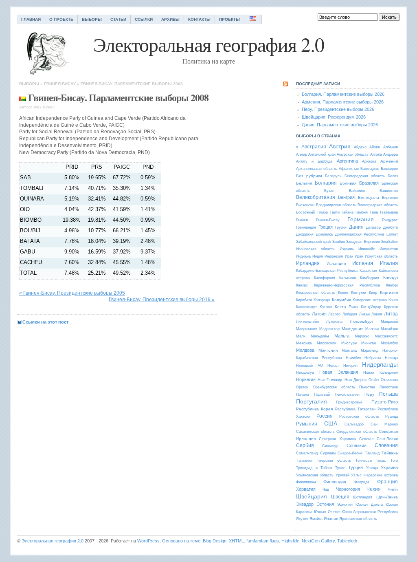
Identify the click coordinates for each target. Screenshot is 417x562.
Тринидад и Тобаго (314, 468)
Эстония (325, 504)
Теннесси (364, 460)
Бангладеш (369, 169)
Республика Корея (314, 409)
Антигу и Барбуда (314, 161)
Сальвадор (354, 424)
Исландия (336, 263)
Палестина (389, 387)
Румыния (306, 424)
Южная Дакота (369, 504)
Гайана (347, 212)
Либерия (349, 314)
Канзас (302, 285)
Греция (325, 227)
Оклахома (389, 380)
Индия (317, 256)
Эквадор (305, 504)
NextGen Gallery (318, 540)
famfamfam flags (262, 540)
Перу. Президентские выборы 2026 (338, 109)
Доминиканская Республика (359, 234)
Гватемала (389, 212)
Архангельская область (316, 169)
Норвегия (306, 379)
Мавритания (306, 329)
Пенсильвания (347, 394)
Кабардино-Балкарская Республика (327, 271)
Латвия (319, 313)
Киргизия (389, 292)
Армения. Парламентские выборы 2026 (343, 101)
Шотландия (362, 497)
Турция (355, 467)
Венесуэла (368, 197)
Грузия (341, 227)
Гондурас (390, 220)
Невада (391, 358)
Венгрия (346, 197)
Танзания (304, 460)
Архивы (170, 19)
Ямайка (316, 519)
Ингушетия (389, 249)
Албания (390, 147)
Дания (356, 227)
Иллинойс (366, 249)
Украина (389, 467)
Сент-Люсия (387, 439)
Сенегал (366, 439)
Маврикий (389, 322)
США (330, 423)
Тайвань (390, 453)
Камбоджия (369, 278)
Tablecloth (347, 540)
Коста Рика (346, 306)
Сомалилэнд (307, 453)
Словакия (357, 445)
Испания (362, 263)
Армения (389, 161)
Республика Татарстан (355, 409)
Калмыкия (347, 278)
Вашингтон (389, 191)
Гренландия (306, 227)
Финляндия (334, 481)
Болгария (326, 183)
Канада (390, 277)
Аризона (369, 161)
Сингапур (330, 446)
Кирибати (304, 300)
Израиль (347, 249)
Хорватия (306, 489)
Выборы (92, 19)
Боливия (348, 183)
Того (394, 460)
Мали (300, 336)
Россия (324, 416)
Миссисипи (326, 343)
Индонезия (334, 256)
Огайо (374, 380)
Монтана (349, 350)
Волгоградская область (378, 205)
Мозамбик (389, 343)
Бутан (329, 191)
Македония (352, 328)
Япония (331, 518)
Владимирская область (336, 205)
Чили (393, 489)
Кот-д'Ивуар (371, 307)
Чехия (374, 489)
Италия (389, 263)
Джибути (390, 227)
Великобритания (315, 197)
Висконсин (305, 205)
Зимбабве (389, 242)
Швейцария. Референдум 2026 (334, 117)
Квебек (392, 285)
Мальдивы (320, 336)
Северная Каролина (337, 439)
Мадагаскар (329, 329)
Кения (343, 293)
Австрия (340, 146)
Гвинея (302, 220)
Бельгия (304, 183)
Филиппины (306, 482)
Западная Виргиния (363, 242)
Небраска (372, 358)
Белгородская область (365, 176)
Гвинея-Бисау (60, 84)
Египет (392, 234)
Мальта (341, 335)
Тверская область (334, 460)
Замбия (338, 242)
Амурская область (353, 154)
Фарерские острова (381, 475)
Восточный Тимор (312, 212)
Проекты (229, 19)
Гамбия (362, 212)
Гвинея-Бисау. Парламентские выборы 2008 (132, 84)
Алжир (301, 154)
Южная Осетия (327, 512)
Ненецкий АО (309, 366)
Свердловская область (356, 432)
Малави (372, 329)
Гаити (335, 212)
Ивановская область (315, 249)
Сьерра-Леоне (350, 453)
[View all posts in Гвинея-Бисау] (22, 97)
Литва (391, 314)
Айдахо (360, 147)
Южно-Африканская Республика (370, 512)
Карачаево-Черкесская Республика (347, 285)
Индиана (303, 256)
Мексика (304, 343)
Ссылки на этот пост (45, 322)
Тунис (340, 468)
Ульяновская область (315, 475)
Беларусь (333, 176)
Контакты (199, 19)
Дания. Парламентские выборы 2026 (340, 124)
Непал (332, 366)
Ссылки (144, 19)
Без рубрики (309, 176)
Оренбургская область (334, 387)
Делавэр (373, 227)
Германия (360, 219)
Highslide (290, 540)
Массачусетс (386, 336)
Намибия (353, 358)
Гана (374, 212)
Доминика (324, 234)
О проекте (61, 19)
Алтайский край (321, 154)
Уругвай (342, 475)
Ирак (349, 256)
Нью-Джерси (356, 380)
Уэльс (356, 475)
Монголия (328, 350)
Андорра (390, 154)
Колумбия (341, 300)
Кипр (373, 293)
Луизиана (334, 322)
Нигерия (350, 366)
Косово (326, 307)
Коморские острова (369, 300)
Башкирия (389, 169)
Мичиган (368, 343)
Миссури (349, 343)
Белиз (393, 176)
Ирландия (308, 263)
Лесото (334, 314)
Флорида (361, 482)
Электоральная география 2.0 (52, 540)
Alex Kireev (44, 107)
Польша (388, 394)
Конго (393, 300)
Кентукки (358, 293)
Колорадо (322, 300)
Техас (381, 460)
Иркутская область (381, 256)
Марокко (362, 336)
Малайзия (389, 329)
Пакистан (367, 387)
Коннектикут (306, 307)
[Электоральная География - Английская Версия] (253, 19)
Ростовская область (359, 416)
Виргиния (390, 198)
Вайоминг (357, 191)
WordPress (148, 540)
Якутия (302, 519)
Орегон (302, 387)
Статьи (118, 19)
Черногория (348, 489)
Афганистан (349, 169)
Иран (359, 256)
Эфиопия (345, 504)
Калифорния (324, 278)
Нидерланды (380, 364)
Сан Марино (384, 424)
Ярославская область (358, 519)
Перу (369, 394)
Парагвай (322, 394)
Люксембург (361, 321)
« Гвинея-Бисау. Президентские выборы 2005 (72, 293)
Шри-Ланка (387, 497)
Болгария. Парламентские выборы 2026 (343, 94)
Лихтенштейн (307, 322)
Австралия (313, 147)
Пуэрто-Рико (384, 401)
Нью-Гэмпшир (330, 380)
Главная (31, 19)
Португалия (311, 401)
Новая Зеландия (338, 372)
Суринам (328, 453)
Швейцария (311, 496)
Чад (326, 489)
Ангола (376, 154)
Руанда (391, 416)
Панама (302, 394)
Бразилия (369, 183)
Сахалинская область (315, 432)
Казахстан (368, 271)
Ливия (376, 314)
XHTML (236, 540)
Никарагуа (305, 372)
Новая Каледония (380, 372)
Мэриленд (369, 350)
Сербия (305, 445)
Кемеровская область (315, 293)
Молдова (305, 350)
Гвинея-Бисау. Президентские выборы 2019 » (162, 299)
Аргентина (347, 161)
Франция (387, 482)
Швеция (340, 497)
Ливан (364, 314)
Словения (386, 445)
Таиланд (372, 453)
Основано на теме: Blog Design (194, 540)
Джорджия (305, 234)
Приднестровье (349, 402)
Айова (374, 147)
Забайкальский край (313, 242)
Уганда (372, 468)
